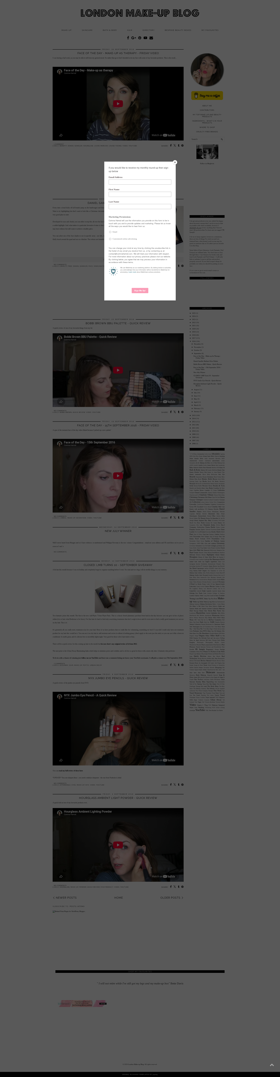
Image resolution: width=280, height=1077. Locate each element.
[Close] (175, 162)
